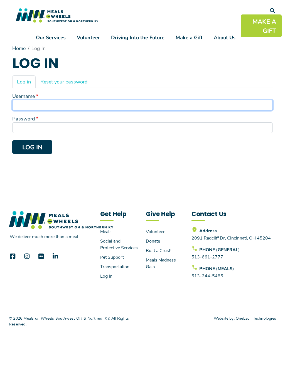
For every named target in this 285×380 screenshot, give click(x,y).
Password (23, 118)
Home (19, 48)
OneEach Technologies (256, 318)
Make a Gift (189, 37)
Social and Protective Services (119, 244)
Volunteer (88, 37)
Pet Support (112, 257)
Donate (153, 241)
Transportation (114, 266)
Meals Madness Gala (161, 263)
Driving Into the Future (137, 37)
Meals (106, 231)
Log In (106, 276)
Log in (24, 81)
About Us (224, 37)
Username (23, 96)
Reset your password (63, 81)
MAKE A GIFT (264, 25)
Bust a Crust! (158, 250)
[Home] (57, 15)
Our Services (51, 37)
